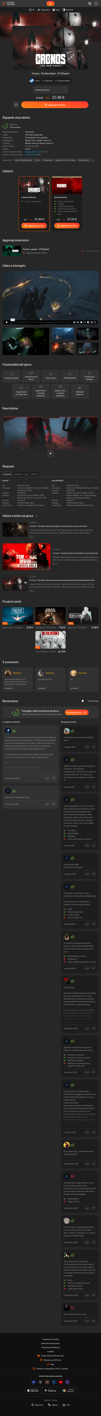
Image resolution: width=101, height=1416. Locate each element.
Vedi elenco (29, 132)
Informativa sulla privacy (50, 1343)
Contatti (50, 1351)
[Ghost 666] (67, 1308)
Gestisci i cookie (50, 1400)
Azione (28, 149)
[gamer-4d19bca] (67, 1176)
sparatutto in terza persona (65, 160)
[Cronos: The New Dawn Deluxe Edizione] (67, 194)
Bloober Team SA (32, 143)
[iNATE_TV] (8, 673)
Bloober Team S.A (44, 140)
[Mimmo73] (67, 981)
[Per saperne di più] (30, 754)
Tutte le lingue (93, 701)
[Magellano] (8, 731)
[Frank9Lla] (8, 791)
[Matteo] (67, 1041)
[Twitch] (67, 1382)
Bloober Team (30, 140)
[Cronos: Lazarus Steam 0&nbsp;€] (11, 251)
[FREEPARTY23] (67, 1221)
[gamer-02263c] (67, 1085)
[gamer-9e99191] (67, 858)
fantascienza (47, 160)
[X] (40, 1382)
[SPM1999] (67, 1255)
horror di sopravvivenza (23, 160)
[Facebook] (53, 1382)
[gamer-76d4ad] (67, 800)
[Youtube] (60, 1382)
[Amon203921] (67, 1145)
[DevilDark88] (41, 673)
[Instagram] (47, 1382)
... (92, 160)
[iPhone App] (33, 1390)
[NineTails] (74, 673)
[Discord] (33, 1382)
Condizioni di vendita (50, 1339)
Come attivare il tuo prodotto (36, 137)
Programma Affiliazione (50, 1347)
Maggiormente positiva (34, 152)
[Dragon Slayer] (67, 937)
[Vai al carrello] (89, 3)
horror (37, 160)
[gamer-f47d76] (67, 887)
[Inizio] (8, 3)
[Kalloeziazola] (67, 731)
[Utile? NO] (54, 778)
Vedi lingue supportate (34, 135)
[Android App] (51, 1390)
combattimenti (83, 160)
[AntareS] (67, 760)
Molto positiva (30, 154)
